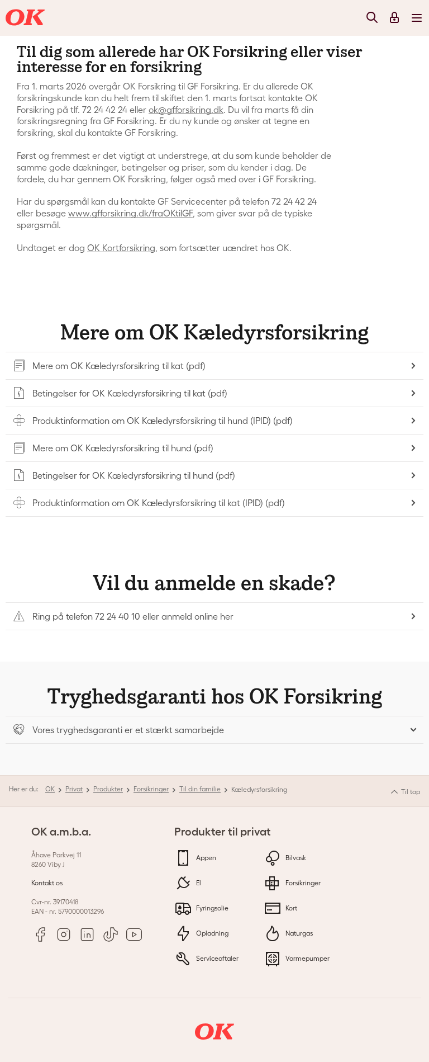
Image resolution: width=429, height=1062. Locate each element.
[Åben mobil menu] (416, 17)
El (197, 882)
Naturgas (298, 933)
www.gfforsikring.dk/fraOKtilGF (130, 213)
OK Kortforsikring (121, 248)
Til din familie (200, 788)
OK (50, 788)
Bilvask (295, 857)
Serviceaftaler (216, 958)
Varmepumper (307, 958)
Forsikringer (151, 788)
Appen (205, 857)
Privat (74, 788)
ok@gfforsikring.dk (186, 110)
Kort (290, 908)
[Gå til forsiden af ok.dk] (27, 18)
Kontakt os (47, 882)
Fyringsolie (211, 908)
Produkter (108, 788)
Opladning (211, 933)
